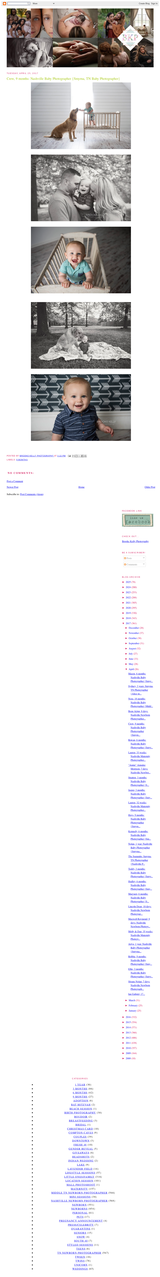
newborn (79, 1204)
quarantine (80, 1228)
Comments (131, 564)
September (134, 643)
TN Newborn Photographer (79, 1252)
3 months (80, 1088)
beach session (81, 1108)
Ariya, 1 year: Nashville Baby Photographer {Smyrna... (140, 947)
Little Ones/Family (79, 1176)
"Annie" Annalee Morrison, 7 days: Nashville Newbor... (139, 768)
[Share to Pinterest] (85, 456)
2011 (128, 1042)
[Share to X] (79, 456)
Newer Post (12, 487)
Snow (81, 1236)
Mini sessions (80, 1196)
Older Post (150, 487)
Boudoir (81, 1116)
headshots (81, 1156)
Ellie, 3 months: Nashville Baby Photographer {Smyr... (140, 972)
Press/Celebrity (81, 1224)
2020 (128, 607)
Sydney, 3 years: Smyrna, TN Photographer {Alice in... (140, 689)
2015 (128, 1022)
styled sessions (80, 1244)
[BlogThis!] (76, 456)
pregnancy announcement (81, 1220)
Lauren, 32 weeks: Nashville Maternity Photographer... (139, 806)
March (132, 1000)
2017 (128, 623)
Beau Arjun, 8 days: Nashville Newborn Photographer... (139, 714)
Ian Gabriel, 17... (136, 994)
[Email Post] (69, 456)
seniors (80, 1232)
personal (80, 1212)
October (133, 638)
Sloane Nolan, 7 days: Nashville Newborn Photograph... (139, 985)
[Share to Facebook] (82, 456)
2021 (128, 602)
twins (80, 1260)
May (131, 663)
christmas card (80, 1128)
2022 (128, 597)
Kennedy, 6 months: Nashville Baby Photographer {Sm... (139, 835)
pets (80, 1216)
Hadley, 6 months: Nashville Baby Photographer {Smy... (140, 885)
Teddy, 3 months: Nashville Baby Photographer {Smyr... (140, 872)
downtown (81, 1140)
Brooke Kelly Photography (135, 541)
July (131, 653)
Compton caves (81, 1132)
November (134, 633)
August (133, 648)
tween (80, 1256)
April (132, 669)
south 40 (81, 1240)
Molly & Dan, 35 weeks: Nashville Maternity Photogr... (140, 935)
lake (81, 1164)
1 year (80, 1084)
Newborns (79, 1208)
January (133, 1010)
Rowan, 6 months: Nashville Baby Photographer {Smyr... (140, 743)
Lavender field (80, 1168)
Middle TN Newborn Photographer (79, 1192)
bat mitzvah (81, 1104)
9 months (22, 460)
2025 (128, 582)
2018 (128, 618)
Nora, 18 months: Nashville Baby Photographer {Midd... (140, 702)
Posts (129, 558)
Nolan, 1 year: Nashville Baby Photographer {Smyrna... (140, 847)
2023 (128, 592)
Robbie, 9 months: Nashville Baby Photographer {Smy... (140, 960)
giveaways (80, 1152)
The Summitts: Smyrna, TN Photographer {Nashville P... (140, 860)
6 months (80, 1092)
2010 (128, 1048)
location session (79, 1180)
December (134, 627)
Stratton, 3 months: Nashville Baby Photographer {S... (138, 781)
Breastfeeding (81, 1120)
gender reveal (81, 1148)
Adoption (80, 1100)
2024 (128, 587)
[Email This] (73, 456)
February (133, 1005)
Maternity (79, 1188)
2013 (128, 1032)
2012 (128, 1037)
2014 (128, 1027)
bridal (80, 1124)
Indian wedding (81, 1160)
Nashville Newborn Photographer (79, 1200)
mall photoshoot (81, 1184)
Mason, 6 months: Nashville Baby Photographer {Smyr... (140, 677)
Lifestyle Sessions (80, 1172)
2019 (128, 612)
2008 (128, 1058)
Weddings (80, 1268)
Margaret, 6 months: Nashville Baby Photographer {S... (138, 897)
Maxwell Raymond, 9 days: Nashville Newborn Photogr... (139, 922)
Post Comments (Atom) (31, 494)
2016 (128, 1017)
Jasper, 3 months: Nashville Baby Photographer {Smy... (140, 793)
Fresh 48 (80, 1144)
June (131, 658)
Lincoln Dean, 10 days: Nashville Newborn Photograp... (139, 910)
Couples (80, 1136)
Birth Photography (80, 1112)
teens (80, 1248)
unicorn (81, 1264)
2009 (128, 1053)
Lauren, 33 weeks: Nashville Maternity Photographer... (139, 756)
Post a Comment (15, 481)
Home (81, 487)
